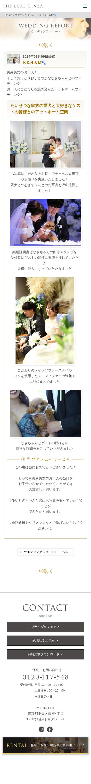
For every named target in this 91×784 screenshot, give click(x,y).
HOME (8, 15)
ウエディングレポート (27, 15)
